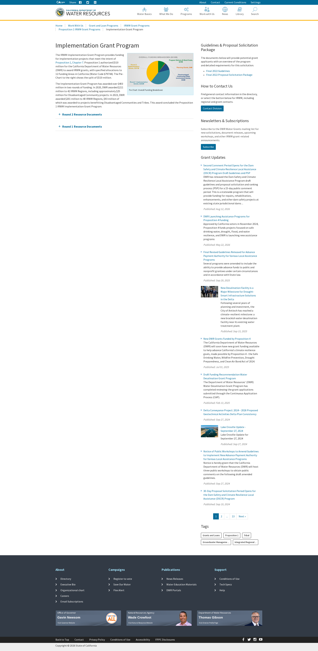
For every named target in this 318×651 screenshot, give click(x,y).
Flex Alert (118, 590)
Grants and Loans (211, 535)
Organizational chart (72, 590)
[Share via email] (95, 2)
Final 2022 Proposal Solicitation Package (229, 74)
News (225, 14)
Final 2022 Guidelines (218, 71)
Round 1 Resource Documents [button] (82, 126)
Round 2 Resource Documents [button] (82, 114)
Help (222, 590)
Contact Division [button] (212, 108)
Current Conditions (235, 2)
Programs (186, 14)
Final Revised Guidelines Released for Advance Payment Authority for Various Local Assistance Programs (230, 255)
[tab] (124, 114)
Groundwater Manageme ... (216, 542)
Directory (65, 578)
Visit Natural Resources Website (140, 623)
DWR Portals (173, 590)
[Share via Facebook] (80, 2)
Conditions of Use (229, 578)
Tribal (246, 535)
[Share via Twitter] (87, 2)
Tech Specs (225, 584)
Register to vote (122, 578)
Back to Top (62, 639)
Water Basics (144, 14)
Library (240, 14)
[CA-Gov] (61, 2)
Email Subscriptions (71, 601)
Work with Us (207, 14)
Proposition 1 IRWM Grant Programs (79, 29)
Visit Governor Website (66, 623)
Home (58, 25)
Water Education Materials (181, 584)
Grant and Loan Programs (103, 25)
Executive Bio (68, 584)
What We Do (166, 14)
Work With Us (75, 25)
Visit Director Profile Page (208, 623)
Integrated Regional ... (245, 542)
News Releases (174, 578)
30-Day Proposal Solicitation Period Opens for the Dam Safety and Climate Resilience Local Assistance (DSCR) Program (229, 494)
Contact (215, 2)
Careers (64, 595)
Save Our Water (122, 584)
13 (233, 516)
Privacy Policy (97, 639)
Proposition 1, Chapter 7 (69, 62)
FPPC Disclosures (165, 639)
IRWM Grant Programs (137, 25)
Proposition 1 (231, 535)
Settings (256, 2)
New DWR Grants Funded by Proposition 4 (226, 338)
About (202, 2)
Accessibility (143, 639)
